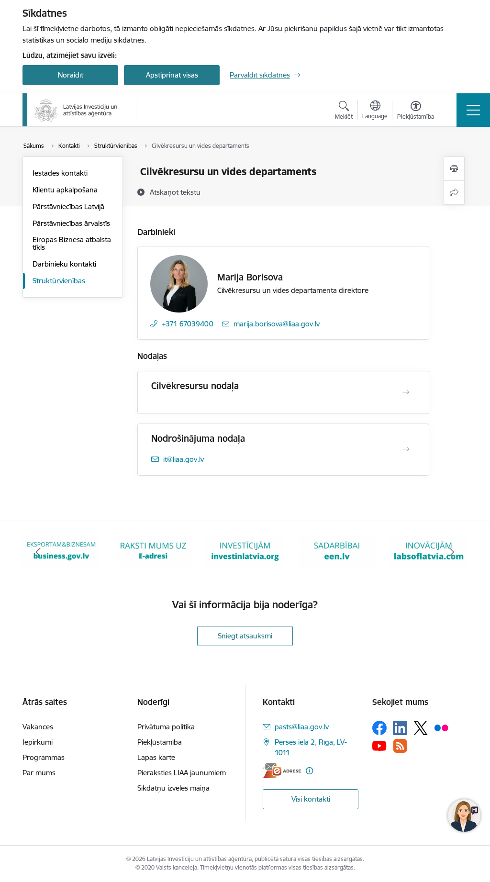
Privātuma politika (166, 726)
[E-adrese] (282, 771)
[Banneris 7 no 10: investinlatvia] (245, 551)
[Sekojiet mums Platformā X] (420, 728)
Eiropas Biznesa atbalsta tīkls (72, 243)
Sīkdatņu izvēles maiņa (173, 788)
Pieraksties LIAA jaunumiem (181, 772)
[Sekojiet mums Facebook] (379, 728)
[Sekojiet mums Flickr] (441, 727)
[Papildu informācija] (309, 770)
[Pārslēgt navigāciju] (473, 110)
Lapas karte (156, 757)
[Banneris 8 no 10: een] (337, 551)
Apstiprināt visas (172, 74)
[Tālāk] (452, 552)
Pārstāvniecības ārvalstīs (71, 223)
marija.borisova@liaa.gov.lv (277, 323)
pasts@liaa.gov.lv (302, 726)
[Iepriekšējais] (38, 552)
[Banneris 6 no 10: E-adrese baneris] (153, 551)
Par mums (39, 772)
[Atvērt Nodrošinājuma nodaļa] (405, 449)
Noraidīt (70, 74)
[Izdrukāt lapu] (454, 168)
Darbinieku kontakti (64, 263)
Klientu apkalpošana (65, 189)
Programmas (43, 757)
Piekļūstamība (159, 742)
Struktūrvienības (59, 280)
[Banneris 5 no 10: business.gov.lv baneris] (61, 551)
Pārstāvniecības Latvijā (68, 206)
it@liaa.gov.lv (183, 459)
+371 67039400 (187, 323)
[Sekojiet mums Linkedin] (400, 728)
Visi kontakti (310, 799)
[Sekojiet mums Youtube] (379, 745)
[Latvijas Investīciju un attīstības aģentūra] (76, 110)
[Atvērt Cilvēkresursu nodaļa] (405, 392)
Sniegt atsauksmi (245, 635)
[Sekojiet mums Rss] (400, 746)
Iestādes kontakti (60, 173)
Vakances (37, 726)
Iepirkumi (37, 742)
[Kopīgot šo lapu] (454, 192)
